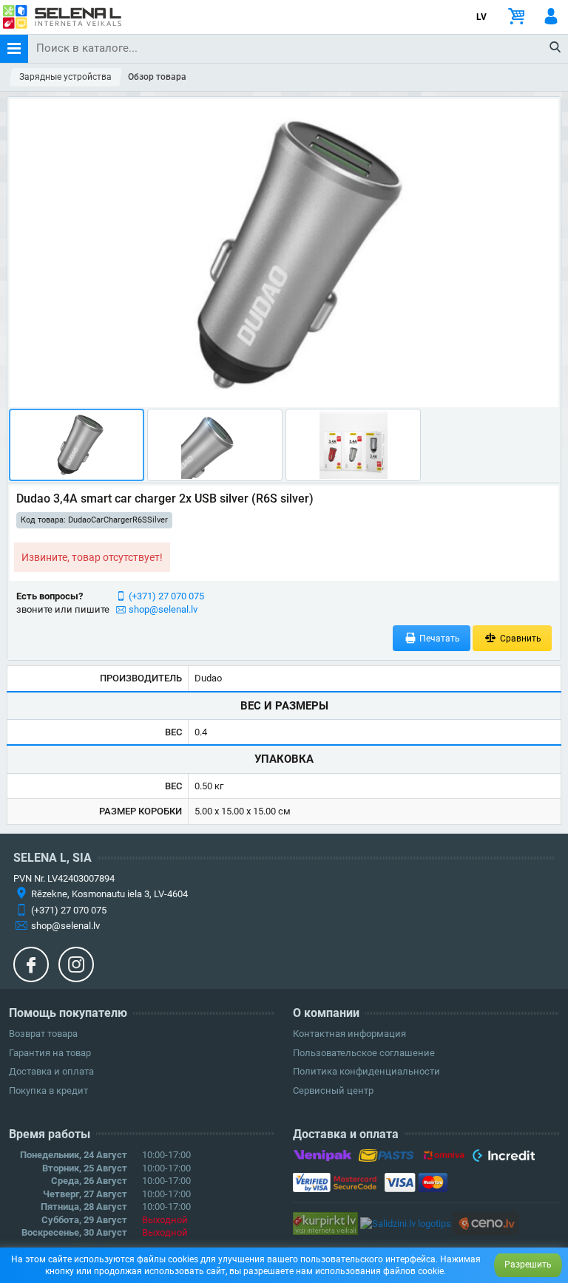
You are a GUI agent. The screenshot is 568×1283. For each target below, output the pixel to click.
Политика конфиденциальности (366, 1071)
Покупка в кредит (48, 1090)
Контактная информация (349, 1033)
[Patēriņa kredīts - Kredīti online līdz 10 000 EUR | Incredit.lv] (503, 1158)
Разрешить (528, 1264)
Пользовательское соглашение (364, 1052)
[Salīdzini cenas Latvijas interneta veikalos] (325, 1222)
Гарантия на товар (50, 1052)
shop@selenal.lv (163, 609)
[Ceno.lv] (485, 1222)
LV (481, 17)
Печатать (438, 638)
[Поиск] (556, 48)
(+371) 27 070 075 (166, 596)
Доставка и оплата (51, 1071)
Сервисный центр (333, 1090)
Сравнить (519, 638)
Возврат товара (43, 1033)
